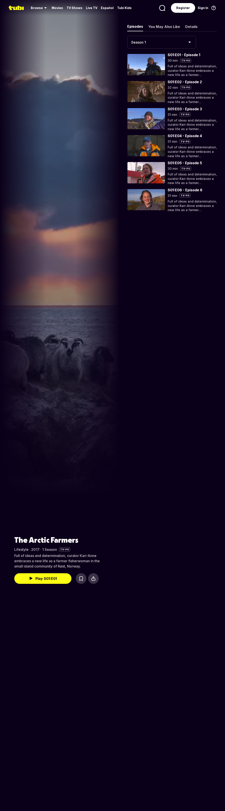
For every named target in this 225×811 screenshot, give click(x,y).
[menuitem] (39, 8)
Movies (57, 8)
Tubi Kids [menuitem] (124, 8)
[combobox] (162, 42)
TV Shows (74, 8)
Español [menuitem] (107, 8)
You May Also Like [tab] (164, 26)
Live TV (91, 8)
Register (183, 8)
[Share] (93, 578)
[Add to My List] (81, 578)
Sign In (203, 8)
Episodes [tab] (135, 26)
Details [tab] (191, 26)
